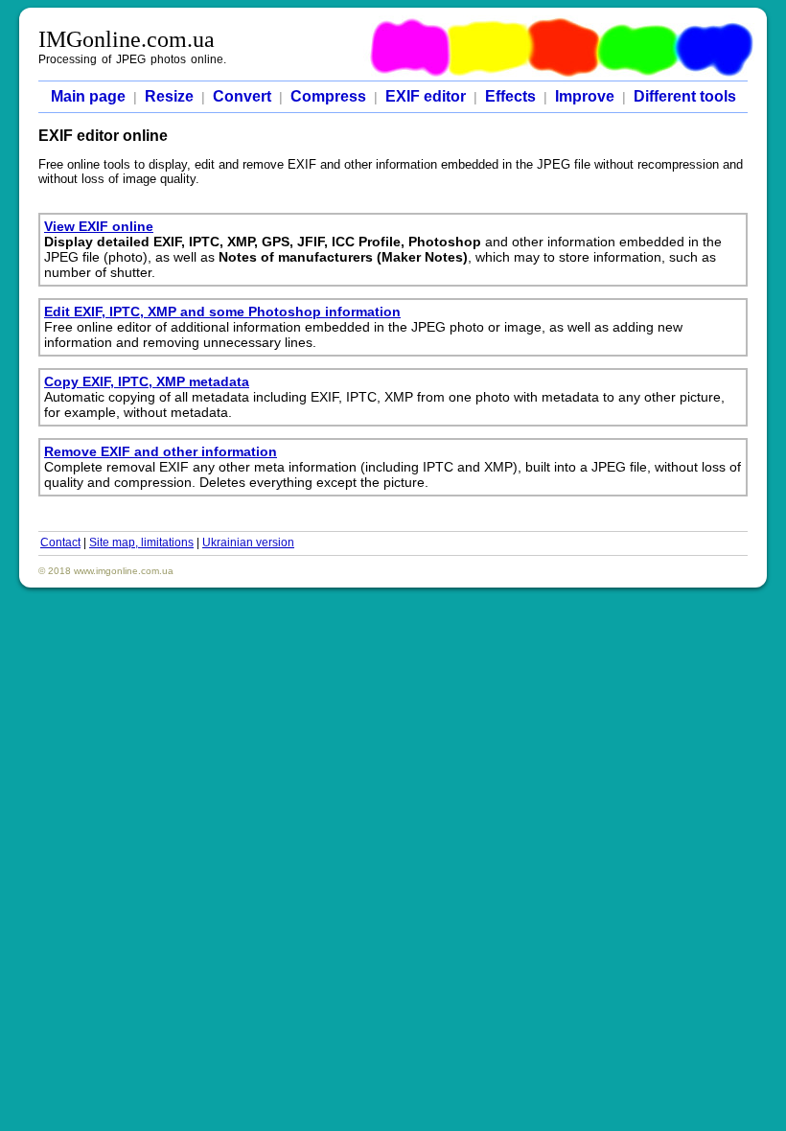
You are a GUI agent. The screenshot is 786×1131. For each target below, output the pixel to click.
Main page (88, 96)
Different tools (685, 96)
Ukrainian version (248, 542)
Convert (242, 96)
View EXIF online (98, 226)
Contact (60, 542)
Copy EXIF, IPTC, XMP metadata (146, 381)
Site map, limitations (141, 542)
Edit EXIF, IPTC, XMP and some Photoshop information (222, 311)
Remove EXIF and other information (160, 451)
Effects (510, 96)
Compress (328, 96)
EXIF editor (425, 96)
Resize (169, 96)
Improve (584, 96)
